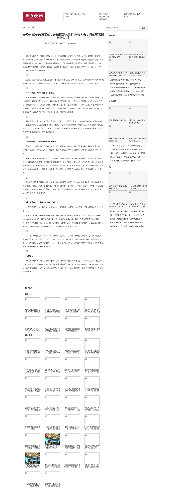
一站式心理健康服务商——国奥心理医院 (32, 485)
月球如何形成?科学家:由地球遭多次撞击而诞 (127, 153)
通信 (101, 17)
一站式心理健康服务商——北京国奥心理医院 (52, 428)
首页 (24, 27)
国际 (75, 14)
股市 (67, 17)
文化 (107, 17)
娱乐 (105, 19)
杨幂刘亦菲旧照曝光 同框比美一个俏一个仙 (32, 330)
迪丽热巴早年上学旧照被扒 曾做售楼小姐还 (127, 91)
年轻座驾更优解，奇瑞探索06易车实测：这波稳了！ (72, 448)
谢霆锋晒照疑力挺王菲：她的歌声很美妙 (126, 80)
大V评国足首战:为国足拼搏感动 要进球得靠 (127, 95)
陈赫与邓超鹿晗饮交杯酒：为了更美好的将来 (127, 88)
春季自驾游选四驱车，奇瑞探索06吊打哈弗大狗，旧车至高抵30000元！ (32, 353)
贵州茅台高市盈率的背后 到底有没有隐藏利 (127, 226)
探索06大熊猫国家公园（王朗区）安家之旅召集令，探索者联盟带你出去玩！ (32, 448)
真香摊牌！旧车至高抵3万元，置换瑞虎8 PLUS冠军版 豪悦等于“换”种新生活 (72, 372)
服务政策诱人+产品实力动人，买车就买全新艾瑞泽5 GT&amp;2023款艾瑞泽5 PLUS (52, 372)
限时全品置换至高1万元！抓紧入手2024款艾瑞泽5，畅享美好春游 (32, 372)
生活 (126, 17)
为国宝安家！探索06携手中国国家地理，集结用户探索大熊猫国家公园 (52, 391)
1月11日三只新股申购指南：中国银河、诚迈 (127, 215)
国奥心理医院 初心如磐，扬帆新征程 (72, 428)
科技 (101, 14)
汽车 (130, 14)
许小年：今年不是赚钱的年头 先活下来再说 (127, 211)
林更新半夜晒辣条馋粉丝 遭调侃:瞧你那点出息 (92, 311)
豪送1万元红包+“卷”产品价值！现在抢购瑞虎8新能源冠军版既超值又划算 (33, 410)
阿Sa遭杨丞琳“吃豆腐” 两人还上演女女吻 (72, 311)
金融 (79, 14)
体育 (126, 14)
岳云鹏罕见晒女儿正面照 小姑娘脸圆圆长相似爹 (52, 312)
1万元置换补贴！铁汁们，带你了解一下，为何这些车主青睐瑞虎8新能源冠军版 (72, 410)
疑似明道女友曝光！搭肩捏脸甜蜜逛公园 (72, 330)
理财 (83, 14)
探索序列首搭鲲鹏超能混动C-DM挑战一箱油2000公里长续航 (92, 353)
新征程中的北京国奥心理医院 (32, 428)
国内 (71, 14)
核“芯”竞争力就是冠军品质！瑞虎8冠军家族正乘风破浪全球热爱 (52, 486)
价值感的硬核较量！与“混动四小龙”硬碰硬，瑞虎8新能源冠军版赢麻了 (72, 467)
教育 (101, 19)
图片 (134, 14)
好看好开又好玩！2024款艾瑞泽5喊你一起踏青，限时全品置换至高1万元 (52, 410)
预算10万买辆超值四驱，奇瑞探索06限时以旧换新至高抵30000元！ (92, 372)
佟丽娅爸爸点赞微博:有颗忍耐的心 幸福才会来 (52, 330)
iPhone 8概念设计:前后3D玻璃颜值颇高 (125, 157)
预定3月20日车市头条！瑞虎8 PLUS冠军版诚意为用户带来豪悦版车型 (52, 467)
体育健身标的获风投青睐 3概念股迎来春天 (126, 223)
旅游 (138, 14)
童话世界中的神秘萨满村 (118, 120)
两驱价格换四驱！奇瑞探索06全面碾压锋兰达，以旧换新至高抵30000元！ (92, 467)
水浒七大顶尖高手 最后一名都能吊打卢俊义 (127, 149)
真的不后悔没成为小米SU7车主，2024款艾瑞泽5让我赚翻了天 (72, 353)
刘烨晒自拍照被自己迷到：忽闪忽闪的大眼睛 (32, 311)
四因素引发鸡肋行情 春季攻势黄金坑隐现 (126, 219)
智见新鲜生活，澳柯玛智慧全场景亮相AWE (52, 447)
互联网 (106, 14)
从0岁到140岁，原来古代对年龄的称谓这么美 (127, 146)
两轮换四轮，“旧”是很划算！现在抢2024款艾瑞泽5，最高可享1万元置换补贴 (33, 391)
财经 (67, 14)
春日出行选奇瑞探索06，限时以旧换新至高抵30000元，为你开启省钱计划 (92, 391)
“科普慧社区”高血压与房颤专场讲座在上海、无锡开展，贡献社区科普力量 (92, 448)
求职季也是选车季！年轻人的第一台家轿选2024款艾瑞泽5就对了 (92, 410)
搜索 (143, 28)
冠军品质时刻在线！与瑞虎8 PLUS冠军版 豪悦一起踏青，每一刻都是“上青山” (72, 391)
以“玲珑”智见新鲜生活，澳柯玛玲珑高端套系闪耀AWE (33, 467)
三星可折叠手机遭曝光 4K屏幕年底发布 (125, 161)
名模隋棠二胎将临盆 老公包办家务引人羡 (92, 330)
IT (104, 17)
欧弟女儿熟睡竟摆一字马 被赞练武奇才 (125, 84)
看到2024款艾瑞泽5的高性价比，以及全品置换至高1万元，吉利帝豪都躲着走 (92, 429)
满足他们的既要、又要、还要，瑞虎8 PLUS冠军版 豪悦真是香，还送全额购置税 (52, 353)
